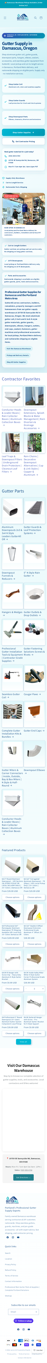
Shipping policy (37, 1354)
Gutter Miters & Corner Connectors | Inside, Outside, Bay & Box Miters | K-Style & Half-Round (12, 778)
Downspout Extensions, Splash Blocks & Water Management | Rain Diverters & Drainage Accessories (34, 419)
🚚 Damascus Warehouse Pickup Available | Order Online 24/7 (23, 3)
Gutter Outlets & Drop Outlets (33, 614)
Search (8, 1253)
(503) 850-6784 (14, 156)
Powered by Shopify (23, 1350)
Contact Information (13, 1281)
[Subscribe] (36, 1312)
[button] (5, 18)
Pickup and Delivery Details (18, 355)
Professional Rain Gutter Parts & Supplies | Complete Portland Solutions (22, 1288)
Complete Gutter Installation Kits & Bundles (11, 733)
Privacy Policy (10, 1264)
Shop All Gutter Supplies (16, 362)
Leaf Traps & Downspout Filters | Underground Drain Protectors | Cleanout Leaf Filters (12, 464)
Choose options (12, 897)
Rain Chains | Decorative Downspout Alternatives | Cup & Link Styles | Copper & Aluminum (33, 465)
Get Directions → (23, 1177)
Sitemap (8, 1296)
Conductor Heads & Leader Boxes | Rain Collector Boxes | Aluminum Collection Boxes (12, 416)
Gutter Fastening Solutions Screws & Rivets (34, 651)
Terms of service (24, 1354)
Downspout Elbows (34, 770)
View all (23, 1041)
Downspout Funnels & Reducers (8, 575)
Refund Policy (10, 1270)
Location (8, 1259)
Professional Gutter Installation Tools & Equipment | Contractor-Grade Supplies (12, 654)
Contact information (24, 1358)
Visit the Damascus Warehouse (19, 349)
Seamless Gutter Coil (11, 696)
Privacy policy (12, 1354)
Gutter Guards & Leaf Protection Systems (32, 530)
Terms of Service (11, 1276)
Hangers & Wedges (12, 612)
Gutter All (14, 1350)
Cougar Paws (31, 694)
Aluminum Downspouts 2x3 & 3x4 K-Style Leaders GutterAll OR (12, 533)
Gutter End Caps (33, 730)
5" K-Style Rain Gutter (32, 574)
